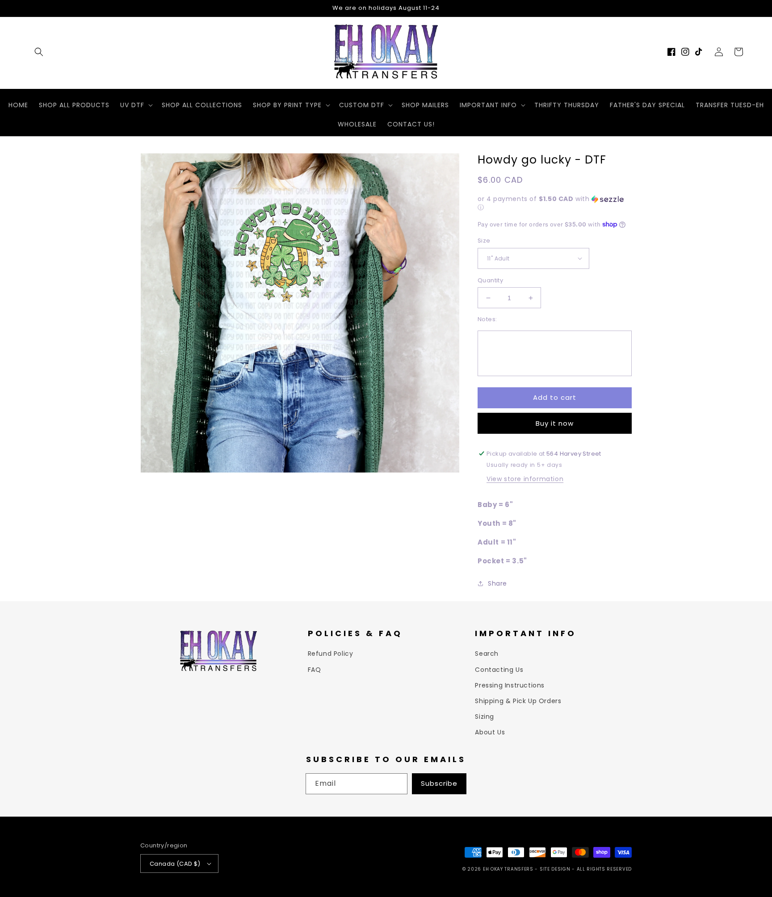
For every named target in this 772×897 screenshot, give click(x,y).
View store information (525, 478)
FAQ (314, 669)
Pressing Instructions (510, 685)
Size (484, 240)
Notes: (487, 319)
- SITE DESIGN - (555, 869)
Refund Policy (330, 653)
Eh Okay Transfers (508, 869)
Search (487, 653)
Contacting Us (499, 669)
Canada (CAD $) (175, 863)
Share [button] (497, 583)
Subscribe (439, 783)
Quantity (490, 280)
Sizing (484, 716)
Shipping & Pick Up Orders (518, 700)
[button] (39, 52)
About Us (490, 732)
